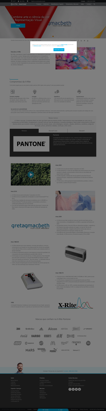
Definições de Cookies (37, 45)
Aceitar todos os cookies (59, 49)
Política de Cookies (64, 44)
